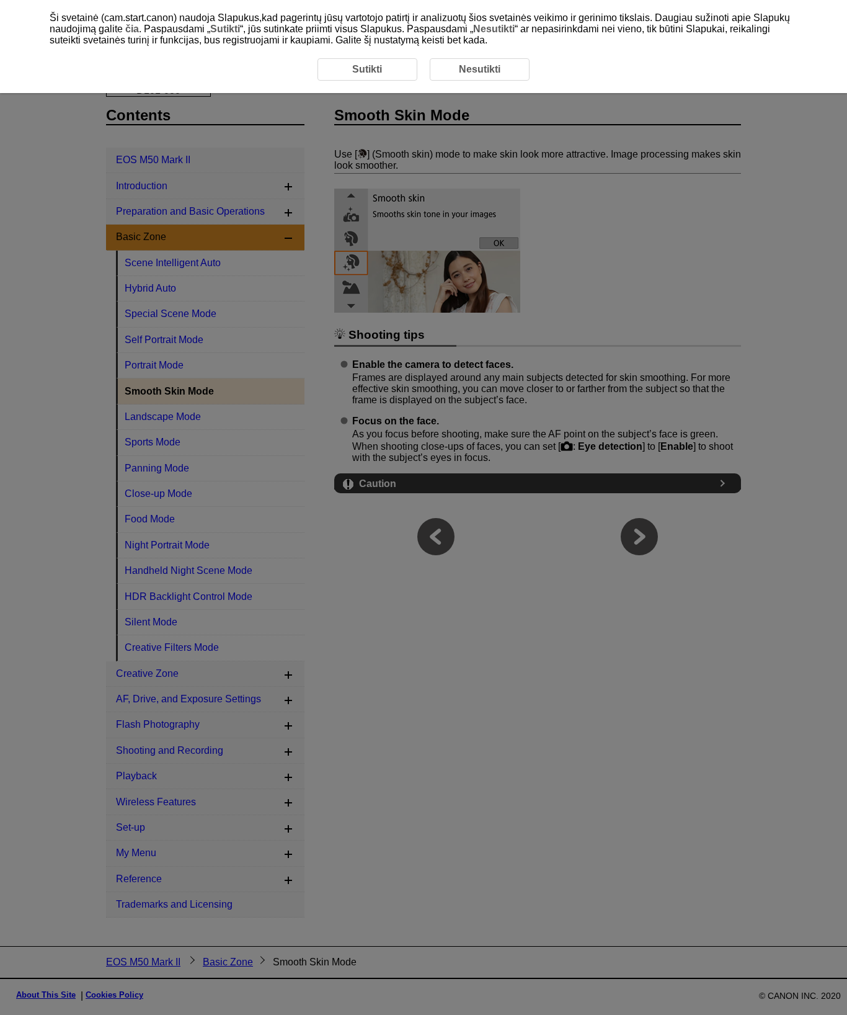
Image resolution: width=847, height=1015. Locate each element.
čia (132, 29)
